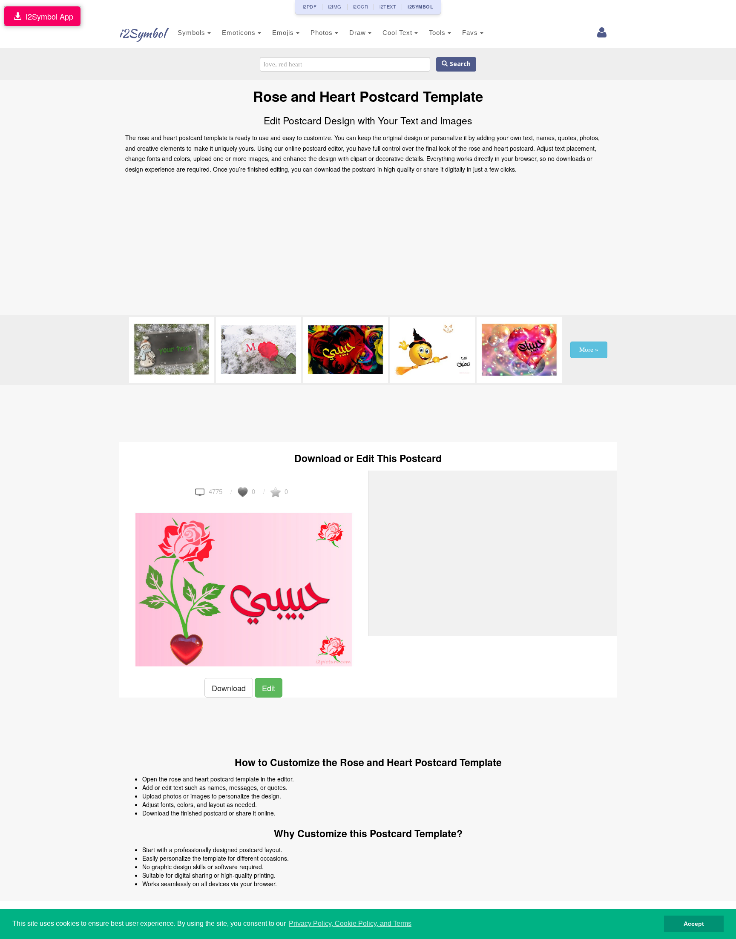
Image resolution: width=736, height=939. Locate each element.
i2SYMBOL (420, 6)
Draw (358, 32)
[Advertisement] (368, 246)
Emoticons (240, 32)
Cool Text (398, 32)
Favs (471, 32)
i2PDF (310, 6)
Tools (438, 32)
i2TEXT (388, 6)
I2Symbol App (47, 16)
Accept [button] (694, 923)
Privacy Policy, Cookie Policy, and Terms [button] (350, 923)
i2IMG (335, 6)
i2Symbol (142, 33)
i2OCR (360, 6)
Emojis (284, 32)
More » (588, 349)
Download (229, 687)
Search (459, 64)
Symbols (192, 32)
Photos (322, 32)
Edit (268, 687)
